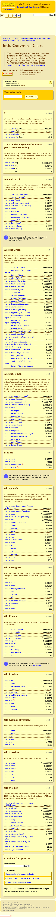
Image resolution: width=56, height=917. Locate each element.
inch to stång (10, 819)
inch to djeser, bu (12, 211)
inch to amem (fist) (12, 220)
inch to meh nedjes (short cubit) (18, 206)
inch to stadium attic (13, 292)
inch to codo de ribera (14, 540)
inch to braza (10, 531)
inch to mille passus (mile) (15, 402)
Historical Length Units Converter (28, 7)
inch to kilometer (11, 128)
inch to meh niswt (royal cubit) (17, 203)
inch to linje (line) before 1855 (17, 847)
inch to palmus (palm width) (16, 436)
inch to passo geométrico (15, 588)
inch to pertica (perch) (14, 413)
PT (10, 15)
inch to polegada (11, 603)
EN (2, 15)
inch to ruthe (10, 733)
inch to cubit (10, 459)
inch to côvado (11, 594)
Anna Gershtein (35, 907)
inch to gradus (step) (13, 422)
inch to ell (9, 701)
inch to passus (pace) (13, 416)
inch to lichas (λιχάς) (13, 347)
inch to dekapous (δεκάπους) (17, 304)
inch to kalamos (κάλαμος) (15, 310)
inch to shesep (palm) (14, 226)
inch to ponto (10, 609)
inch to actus (10, 408)
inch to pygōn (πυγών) (14, 328)
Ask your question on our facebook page (22, 878)
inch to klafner (10, 769)
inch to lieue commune (14, 629)
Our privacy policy (8, 910)
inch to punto (10, 560)
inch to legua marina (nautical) (17, 511)
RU (14, 15)
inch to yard (9, 166)
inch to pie (9, 545)
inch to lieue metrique (13, 638)
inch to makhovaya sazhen (16, 695)
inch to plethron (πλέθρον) (15, 298)
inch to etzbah (10, 467)
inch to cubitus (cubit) (13, 425)
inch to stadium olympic (14, 289)
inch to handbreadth (13, 465)
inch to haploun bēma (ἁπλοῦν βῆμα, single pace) (17, 321)
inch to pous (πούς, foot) (15, 334)
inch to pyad (10, 706)
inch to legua (10, 514)
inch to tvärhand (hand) (14, 834)
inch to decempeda (12, 410)
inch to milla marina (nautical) (17, 517)
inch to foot (9, 168)
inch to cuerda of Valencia (15, 522)
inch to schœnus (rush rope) (16, 396)
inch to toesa (10, 586)
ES (6, 15)
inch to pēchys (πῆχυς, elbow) (17, 325)
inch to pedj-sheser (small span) (18, 217)
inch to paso (10, 534)
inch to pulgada (11, 554)
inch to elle (9, 736)
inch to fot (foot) (11, 828)
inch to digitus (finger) (14, 445)
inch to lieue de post (13, 635)
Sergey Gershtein (25, 907)
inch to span (10, 462)
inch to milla (9, 520)
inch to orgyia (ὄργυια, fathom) (17, 313)
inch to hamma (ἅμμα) (14, 301)
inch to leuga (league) (14, 399)
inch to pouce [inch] (13, 652)
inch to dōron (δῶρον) (14, 355)
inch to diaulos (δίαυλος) (15, 284)
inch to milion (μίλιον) (13, 278)
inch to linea (10, 557)
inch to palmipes (11, 428)
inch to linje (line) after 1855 (16, 850)
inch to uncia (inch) (12, 439)
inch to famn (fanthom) (14, 822)
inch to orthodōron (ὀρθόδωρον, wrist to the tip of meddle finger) (18, 343)
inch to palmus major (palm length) (19, 433)
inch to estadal (11, 528)
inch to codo (10, 543)
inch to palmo (10, 548)
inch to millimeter (12, 137)
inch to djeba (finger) (13, 229)
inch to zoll (9, 742)
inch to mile (9, 163)
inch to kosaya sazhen (14, 689)
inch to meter (10, 131)
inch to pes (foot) (12, 431)
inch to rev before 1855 (14, 814)
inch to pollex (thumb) (14, 442)
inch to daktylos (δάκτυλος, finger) (19, 366)
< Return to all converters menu (18, 883)
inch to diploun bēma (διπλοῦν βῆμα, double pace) (17, 316)
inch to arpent (10, 641)
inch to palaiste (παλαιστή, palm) (18, 358)
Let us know (36, 665)
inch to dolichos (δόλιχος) (15, 275)
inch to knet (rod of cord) (15, 197)
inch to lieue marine (13, 632)
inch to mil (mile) (11, 808)
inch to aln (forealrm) (13, 825)
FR (19, 15)
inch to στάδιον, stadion (14, 287)
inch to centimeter (12, 134)
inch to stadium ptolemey (15, 295)
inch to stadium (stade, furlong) (17, 405)
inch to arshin (10, 698)
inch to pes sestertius (13, 419)
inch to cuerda (10, 525)
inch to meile (10, 730)
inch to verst (10, 683)
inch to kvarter (10, 831)
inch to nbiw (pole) (12, 200)
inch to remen (10, 209)
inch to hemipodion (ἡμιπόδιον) (17, 350)
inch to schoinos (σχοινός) (15, 267)
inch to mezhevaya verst (15, 686)
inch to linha (10, 606)
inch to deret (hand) (13, 223)
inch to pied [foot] (12, 649)
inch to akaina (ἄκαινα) (14, 307)
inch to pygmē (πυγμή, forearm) (18, 331)
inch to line (9, 712)
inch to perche (10, 644)
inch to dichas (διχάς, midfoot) (17, 353)
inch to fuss (9, 739)
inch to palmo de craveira (15, 600)
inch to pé (9, 597)
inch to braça (10, 583)
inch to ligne (10, 655)
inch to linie (9, 745)
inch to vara (9, 537)
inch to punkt (10, 780)
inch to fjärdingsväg (13, 811)
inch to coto (9, 551)
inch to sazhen (11, 692)
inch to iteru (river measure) (16, 194)
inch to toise (10, 646)
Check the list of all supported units (19, 874)
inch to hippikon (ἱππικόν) (15, 281)
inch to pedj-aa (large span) (16, 214)
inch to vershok (11, 709)
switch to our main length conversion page (26, 65)
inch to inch (9, 171)
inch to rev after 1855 (13, 817)
